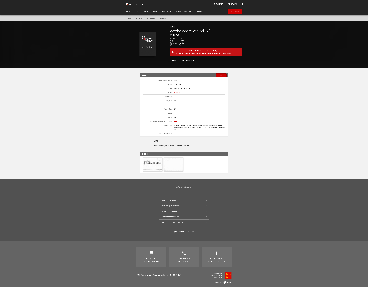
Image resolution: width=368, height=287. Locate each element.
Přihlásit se (219, 4)
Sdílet (174, 60)
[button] (147, 44)
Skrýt (221, 75)
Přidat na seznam (187, 60)
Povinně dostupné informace (172, 222)
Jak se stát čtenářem (169, 195)
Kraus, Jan (174, 35)
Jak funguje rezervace (170, 206)
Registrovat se (233, 4)
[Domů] (136, 5)
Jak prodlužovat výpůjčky (171, 200)
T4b (175, 121)
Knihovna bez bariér (169, 211)
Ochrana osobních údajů (171, 217)
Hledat (235, 11)
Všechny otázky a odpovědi (184, 232)
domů (130, 18)
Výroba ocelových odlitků (155, 18)
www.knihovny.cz (228, 53)
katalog (139, 18)
